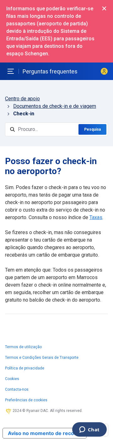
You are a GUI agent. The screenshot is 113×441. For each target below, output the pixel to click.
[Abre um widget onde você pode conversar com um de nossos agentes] (89, 430)
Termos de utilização (23, 347)
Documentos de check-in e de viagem (54, 106)
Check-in (23, 114)
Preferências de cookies (26, 400)
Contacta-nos (17, 389)
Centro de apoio (22, 99)
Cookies (12, 379)
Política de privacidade (24, 368)
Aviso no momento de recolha (44, 433)
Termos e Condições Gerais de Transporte (41, 357)
